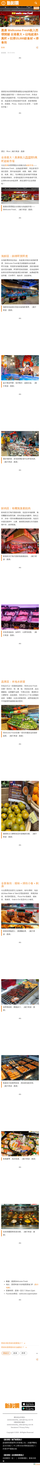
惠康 (6, 165)
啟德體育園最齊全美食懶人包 (14, 1443)
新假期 (3, 53)
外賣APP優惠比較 (10, 1449)
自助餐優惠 (22, 1458)
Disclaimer (14, 1427)
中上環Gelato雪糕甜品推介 (24, 1446)
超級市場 (29, 165)
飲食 (3, 47)
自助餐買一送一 (9, 1458)
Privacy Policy (24, 1427)
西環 (28, 157)
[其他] (37, 49)
